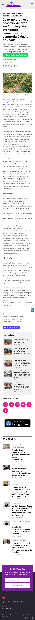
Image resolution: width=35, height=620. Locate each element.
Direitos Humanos (8, 321)
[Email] (14, 66)
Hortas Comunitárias (18, 447)
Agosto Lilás (26, 521)
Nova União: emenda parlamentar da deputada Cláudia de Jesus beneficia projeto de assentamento (22, 363)
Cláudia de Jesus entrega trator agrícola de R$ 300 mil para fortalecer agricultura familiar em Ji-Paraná (21, 352)
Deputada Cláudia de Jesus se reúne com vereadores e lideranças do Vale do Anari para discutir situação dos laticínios (22, 374)
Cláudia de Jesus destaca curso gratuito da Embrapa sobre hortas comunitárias (21, 454)
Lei (21, 503)
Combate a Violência (18, 482)
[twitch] (32, 618)
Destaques (15, 445)
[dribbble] (27, 618)
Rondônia (20, 321)
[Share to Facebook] (3, 66)
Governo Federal (24, 445)
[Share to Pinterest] (9, 66)
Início (3, 608)
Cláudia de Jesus (16, 15)
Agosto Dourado (17, 521)
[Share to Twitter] (6, 66)
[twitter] (30, 618)
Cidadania (6, 15)
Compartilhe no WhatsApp (16, 55)
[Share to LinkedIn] (11, 66)
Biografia (9, 608)
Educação (23, 465)
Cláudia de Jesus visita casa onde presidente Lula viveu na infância (22, 340)
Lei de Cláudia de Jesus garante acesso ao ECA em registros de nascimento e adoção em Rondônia (22, 510)
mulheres (15, 484)
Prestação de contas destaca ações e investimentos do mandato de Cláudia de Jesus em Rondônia (22, 386)
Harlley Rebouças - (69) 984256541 (15, 615)
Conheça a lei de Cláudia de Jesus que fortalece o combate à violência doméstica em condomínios (22, 492)
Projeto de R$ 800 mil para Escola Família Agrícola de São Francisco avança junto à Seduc (22, 547)
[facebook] (25, 618)
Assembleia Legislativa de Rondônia (14, 14)
